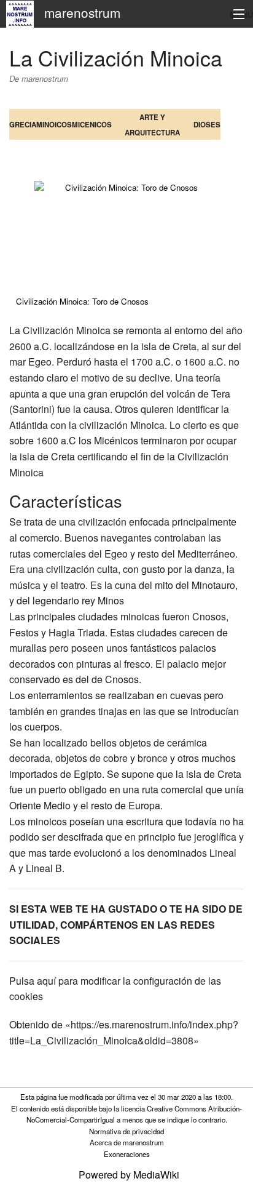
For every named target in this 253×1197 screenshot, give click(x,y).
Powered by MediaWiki (129, 1174)
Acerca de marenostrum (127, 1142)
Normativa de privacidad (126, 1131)
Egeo (116, 553)
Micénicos (116, 440)
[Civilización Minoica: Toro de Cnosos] (126, 234)
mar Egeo (30, 361)
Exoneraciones (127, 1154)
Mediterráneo (206, 553)
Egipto (88, 774)
